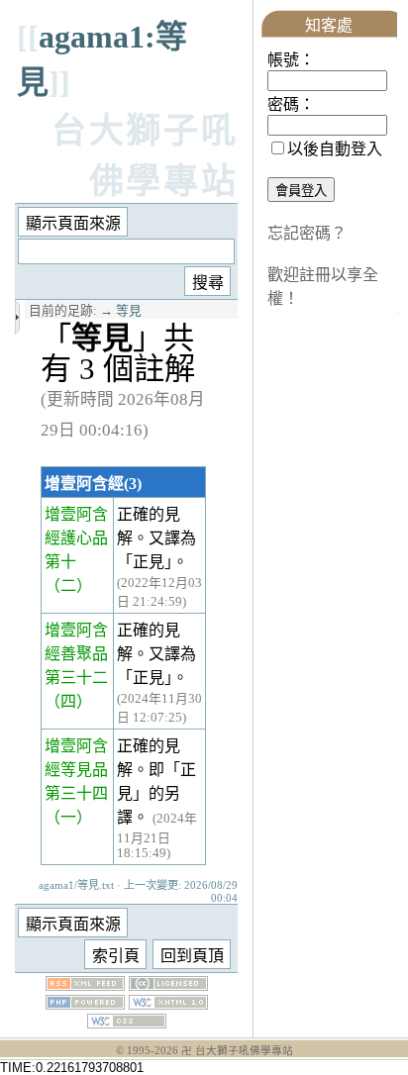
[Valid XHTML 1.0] (168, 1004)
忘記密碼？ (307, 233)
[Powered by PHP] (85, 1004)
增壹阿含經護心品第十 (76, 538)
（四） (68, 701)
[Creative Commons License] (168, 985)
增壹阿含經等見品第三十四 (76, 769)
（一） (68, 817)
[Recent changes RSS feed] (85, 985)
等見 (129, 311)
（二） (68, 585)
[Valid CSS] (126, 1023)
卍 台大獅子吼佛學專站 (237, 1050)
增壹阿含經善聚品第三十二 (76, 654)
